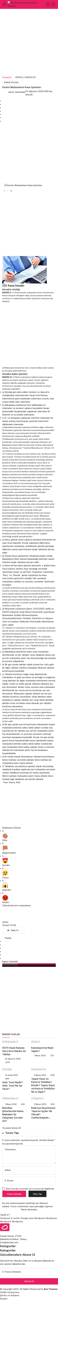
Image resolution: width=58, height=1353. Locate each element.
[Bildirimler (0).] (53, 4)
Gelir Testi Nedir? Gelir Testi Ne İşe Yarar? (12, 1085)
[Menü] (4, 4)
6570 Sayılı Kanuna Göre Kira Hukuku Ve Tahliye (14, 1051)
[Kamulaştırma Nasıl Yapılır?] (43, 1041)
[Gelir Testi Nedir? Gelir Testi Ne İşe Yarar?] (14, 1069)
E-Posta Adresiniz (11, 1272)
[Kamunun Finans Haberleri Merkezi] (26, 4)
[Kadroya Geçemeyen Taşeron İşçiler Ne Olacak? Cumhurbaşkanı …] (43, 1098)
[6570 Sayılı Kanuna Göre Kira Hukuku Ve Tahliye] (14, 1041)
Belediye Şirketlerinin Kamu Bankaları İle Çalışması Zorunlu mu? (12, 1114)
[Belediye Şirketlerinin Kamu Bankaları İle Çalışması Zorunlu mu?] (14, 1098)
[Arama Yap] (48, 4)
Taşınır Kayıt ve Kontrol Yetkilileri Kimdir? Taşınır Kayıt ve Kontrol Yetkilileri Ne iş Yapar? (43, 1085)
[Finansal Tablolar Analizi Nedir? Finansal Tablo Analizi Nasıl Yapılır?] (29, 609)
